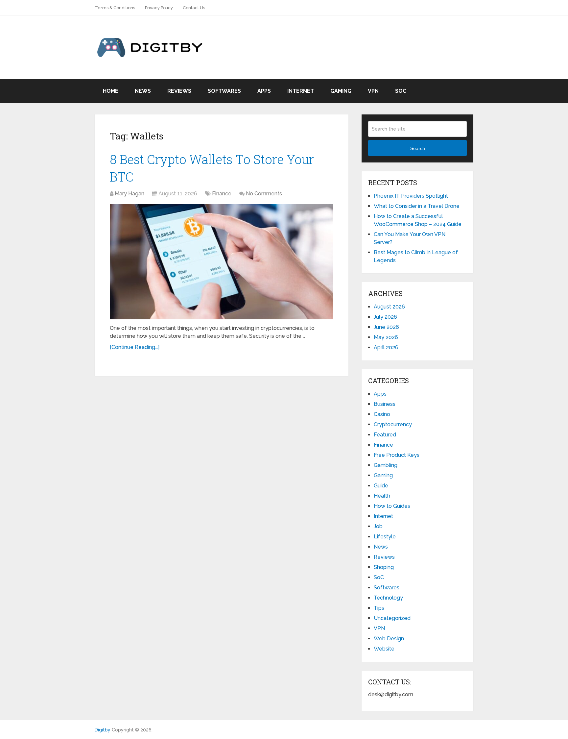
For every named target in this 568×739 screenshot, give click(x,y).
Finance (221, 193)
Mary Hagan (129, 193)
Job (378, 526)
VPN (373, 91)
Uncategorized (392, 618)
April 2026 (386, 347)
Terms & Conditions (115, 7)
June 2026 (386, 327)
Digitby (102, 729)
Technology (388, 598)
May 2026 (386, 337)
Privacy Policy (159, 7)
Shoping (384, 567)
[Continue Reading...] (134, 347)
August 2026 (389, 307)
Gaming (340, 91)
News (143, 91)
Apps (264, 91)
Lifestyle (385, 536)
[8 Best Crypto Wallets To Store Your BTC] (221, 261)
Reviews (179, 91)
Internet (300, 91)
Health (382, 496)
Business (384, 404)
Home (110, 91)
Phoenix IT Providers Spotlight (411, 196)
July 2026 (385, 317)
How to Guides (392, 506)
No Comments (264, 193)
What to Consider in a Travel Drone (417, 206)
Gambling (385, 465)
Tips (379, 608)
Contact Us (194, 7)
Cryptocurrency (393, 424)
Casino (382, 414)
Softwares (224, 91)
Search (417, 148)
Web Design (389, 638)
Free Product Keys (396, 455)
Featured (385, 434)
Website (384, 649)
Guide (381, 485)
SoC (400, 91)
